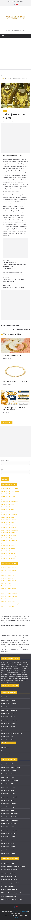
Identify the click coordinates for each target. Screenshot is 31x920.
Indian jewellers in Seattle (20, 329)
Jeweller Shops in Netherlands (9, 527)
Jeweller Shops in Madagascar (9, 540)
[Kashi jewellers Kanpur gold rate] (15, 365)
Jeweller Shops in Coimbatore (9, 703)
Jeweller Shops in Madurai (8, 716)
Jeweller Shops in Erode (7, 707)
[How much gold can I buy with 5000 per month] (15, 391)
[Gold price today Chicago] (15, 339)
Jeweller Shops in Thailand (8, 548)
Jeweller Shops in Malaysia (8, 522)
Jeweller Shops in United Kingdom (10, 491)
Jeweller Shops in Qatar (7, 504)
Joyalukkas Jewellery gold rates (9, 869)
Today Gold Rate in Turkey (8, 601)
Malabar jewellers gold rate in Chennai (11, 883)
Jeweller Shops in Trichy (7, 736)
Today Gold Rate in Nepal (8, 583)
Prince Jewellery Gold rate (8, 886)
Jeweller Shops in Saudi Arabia (9, 501)
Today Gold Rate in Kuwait (8, 578)
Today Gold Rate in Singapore (9, 596)
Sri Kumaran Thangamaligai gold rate (11, 893)
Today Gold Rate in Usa (7, 606)
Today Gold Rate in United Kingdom (10, 604)
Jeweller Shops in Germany (8, 519)
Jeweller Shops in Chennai (8, 700)
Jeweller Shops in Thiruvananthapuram (11, 733)
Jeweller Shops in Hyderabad (9, 710)
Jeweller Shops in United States (9, 488)
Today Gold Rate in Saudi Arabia (9, 593)
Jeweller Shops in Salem (7, 730)
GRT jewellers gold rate (7, 863)
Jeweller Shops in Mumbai (8, 723)
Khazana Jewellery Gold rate (8, 876)
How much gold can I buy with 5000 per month (14, 409)
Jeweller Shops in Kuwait (7, 512)
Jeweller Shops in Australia (8, 494)
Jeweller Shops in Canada (8, 496)
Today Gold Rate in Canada (8, 570)
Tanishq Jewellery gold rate (8, 896)
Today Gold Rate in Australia (8, 567)
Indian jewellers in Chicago (11, 325)
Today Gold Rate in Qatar (8, 591)
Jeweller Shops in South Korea (9, 532)
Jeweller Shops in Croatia (8, 545)
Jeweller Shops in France (7, 517)
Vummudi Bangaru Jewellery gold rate (11, 899)
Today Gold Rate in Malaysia (8, 580)
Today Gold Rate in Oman (8, 586)
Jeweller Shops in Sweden (8, 558)
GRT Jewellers (5, 747)
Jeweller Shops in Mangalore (9, 720)
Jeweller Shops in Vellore (8, 740)
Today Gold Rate (17, 121)
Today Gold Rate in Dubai (8, 573)
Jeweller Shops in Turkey (7, 551)
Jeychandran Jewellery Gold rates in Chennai (13, 866)
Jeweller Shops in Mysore (8, 726)
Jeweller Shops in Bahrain (8, 507)
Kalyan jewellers (5, 750)
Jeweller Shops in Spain (7, 538)
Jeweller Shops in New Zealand (9, 530)
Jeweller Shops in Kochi (7, 713)
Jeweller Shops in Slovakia (8, 553)
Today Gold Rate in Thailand (8, 599)
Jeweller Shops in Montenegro (9, 556)
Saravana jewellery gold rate (9, 889)
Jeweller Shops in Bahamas (8, 535)
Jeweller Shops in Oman (7, 509)
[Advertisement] (15, 54)
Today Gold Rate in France (8, 575)
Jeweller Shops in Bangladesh (9, 514)
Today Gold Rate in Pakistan (8, 588)
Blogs (4, 110)
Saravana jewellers (6, 754)
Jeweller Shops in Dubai (7, 499)
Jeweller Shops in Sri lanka (8, 543)
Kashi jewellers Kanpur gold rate (15, 381)
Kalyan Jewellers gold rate (8, 873)
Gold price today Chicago (12, 355)
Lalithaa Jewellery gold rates (9, 879)
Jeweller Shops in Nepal (7, 525)
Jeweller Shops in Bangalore (8, 697)
